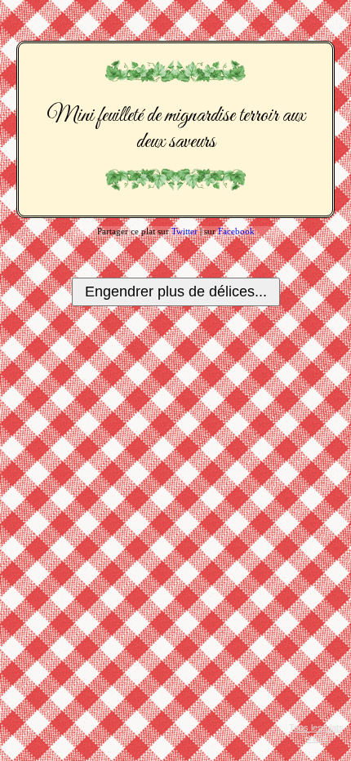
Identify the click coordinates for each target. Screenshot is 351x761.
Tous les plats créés (316, 733)
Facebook (236, 231)
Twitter (184, 231)
